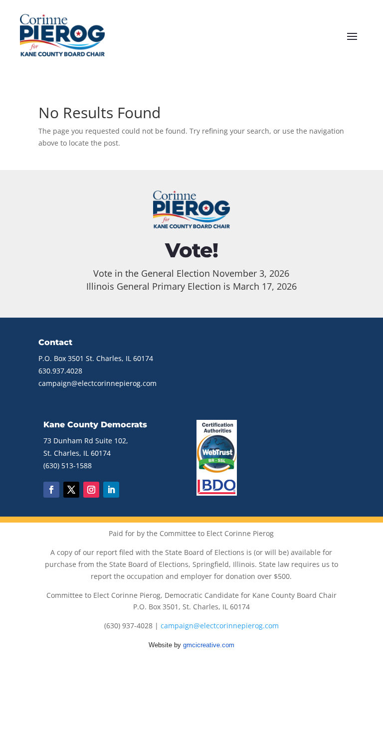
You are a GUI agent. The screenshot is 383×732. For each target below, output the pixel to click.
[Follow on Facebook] (51, 490)
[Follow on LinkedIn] (111, 490)
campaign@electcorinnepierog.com (97, 383)
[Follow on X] (71, 490)
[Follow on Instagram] (91, 490)
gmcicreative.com (208, 645)
